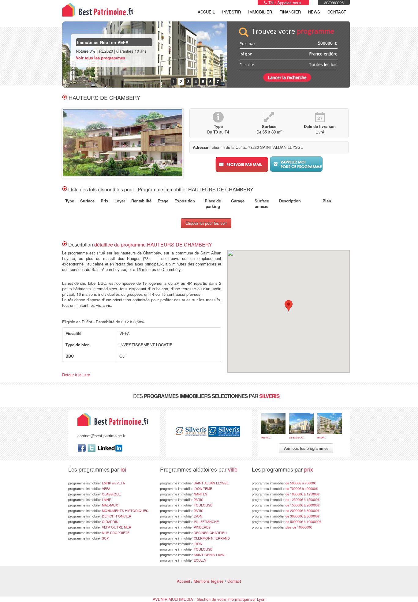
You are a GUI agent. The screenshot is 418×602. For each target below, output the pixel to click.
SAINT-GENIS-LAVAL (193, 554)
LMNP (89, 499)
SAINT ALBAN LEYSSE (194, 482)
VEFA (89, 488)
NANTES (183, 493)
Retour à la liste (76, 375)
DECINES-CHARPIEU (193, 532)
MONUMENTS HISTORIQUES (108, 510)
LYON (181, 516)
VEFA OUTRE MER (99, 527)
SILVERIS (269, 396)
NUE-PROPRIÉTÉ (98, 532)
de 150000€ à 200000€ (285, 504)
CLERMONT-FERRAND (195, 538)
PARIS (181, 499)
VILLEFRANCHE (189, 521)
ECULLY (183, 560)
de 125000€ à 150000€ (285, 499)
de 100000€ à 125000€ (285, 493)
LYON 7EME (186, 488)
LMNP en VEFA (96, 482)
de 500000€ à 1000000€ (286, 521)
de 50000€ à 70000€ (284, 482)
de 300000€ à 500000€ (285, 516)
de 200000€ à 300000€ (285, 510)
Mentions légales (209, 581)
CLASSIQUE (94, 493)
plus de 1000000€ (282, 527)
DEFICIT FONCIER (99, 516)
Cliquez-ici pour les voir (206, 223)
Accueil (206, 12)
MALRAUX (93, 504)
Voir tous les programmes (100, 58)
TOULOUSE (186, 504)
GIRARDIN (93, 521)
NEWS (314, 12)
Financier (290, 12)
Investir (231, 12)
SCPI (89, 538)
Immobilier (260, 12)
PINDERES (185, 527)
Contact (336, 12)
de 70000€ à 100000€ (285, 488)
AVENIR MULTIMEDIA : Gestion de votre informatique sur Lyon (209, 599)
